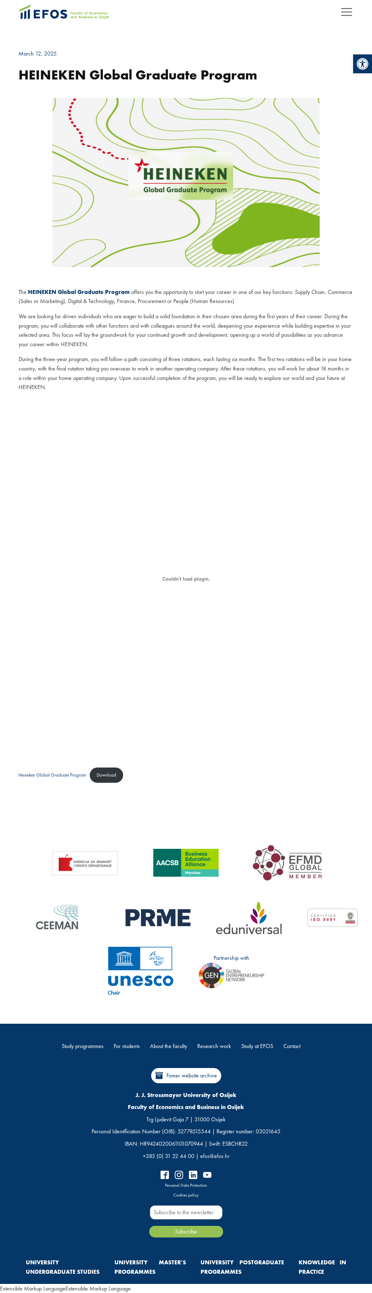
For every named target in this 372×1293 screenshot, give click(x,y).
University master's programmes (150, 1267)
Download (106, 775)
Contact (291, 1046)
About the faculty (168, 1046)
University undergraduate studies (63, 1267)
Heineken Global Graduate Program (52, 775)
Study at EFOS (257, 1046)
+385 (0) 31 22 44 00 (168, 1156)
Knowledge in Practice (322, 1267)
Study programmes (83, 1046)
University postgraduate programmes (242, 1267)
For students (127, 1046)
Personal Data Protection (186, 1185)
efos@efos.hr (215, 1156)
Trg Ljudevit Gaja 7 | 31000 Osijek (186, 1119)
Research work (214, 1046)
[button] (362, 63)
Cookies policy (186, 1195)
